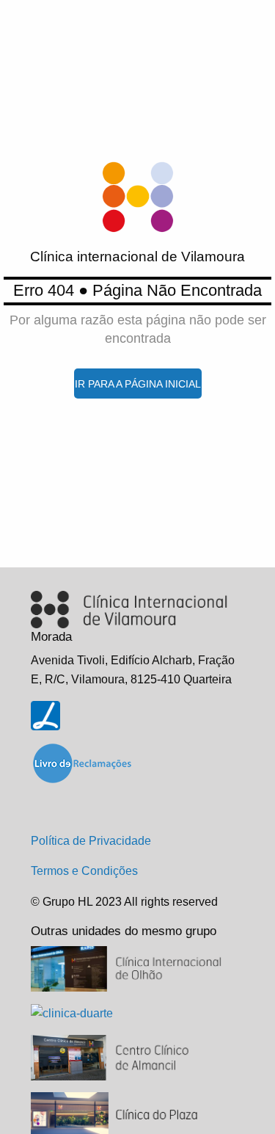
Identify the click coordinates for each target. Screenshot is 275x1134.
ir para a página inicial (138, 384)
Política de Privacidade (91, 841)
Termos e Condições (84, 871)
